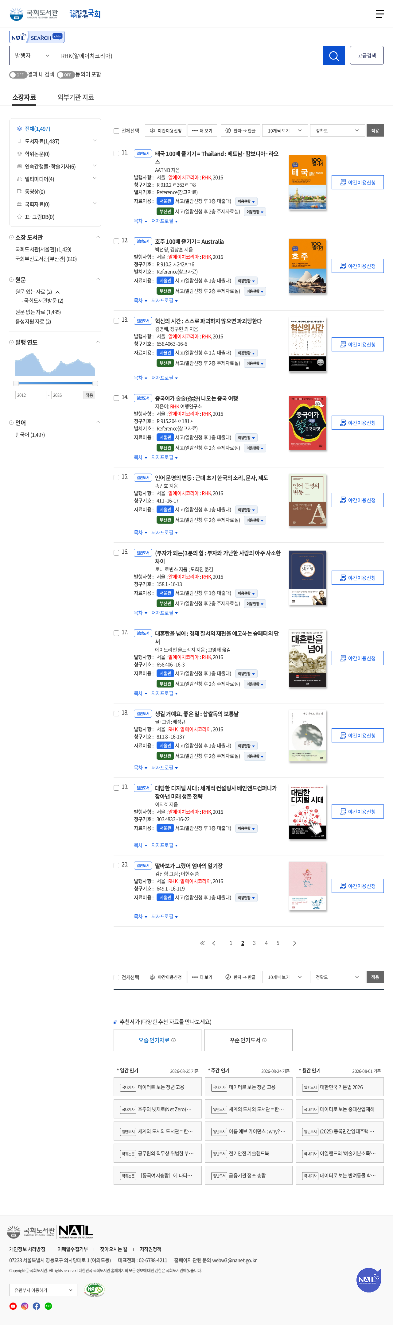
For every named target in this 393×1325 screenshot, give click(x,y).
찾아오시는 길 (113, 1249)
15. (125, 476)
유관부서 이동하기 (30, 1290)
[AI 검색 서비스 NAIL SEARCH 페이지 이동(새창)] (36, 37)
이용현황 (244, 201)
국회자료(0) (37, 204)
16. (125, 551)
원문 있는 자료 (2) (34, 291)
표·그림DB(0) (39, 216)
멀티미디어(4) (39, 179)
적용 (375, 130)
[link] (358, 182)
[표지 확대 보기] (307, 182)
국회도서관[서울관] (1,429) (43, 249)
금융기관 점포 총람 (239, 1175)
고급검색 (367, 55)
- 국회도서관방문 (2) (42, 300)
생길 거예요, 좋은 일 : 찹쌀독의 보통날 (197, 717)
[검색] (334, 55)
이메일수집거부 (72, 1249)
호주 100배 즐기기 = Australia (189, 245)
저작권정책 (150, 1249)
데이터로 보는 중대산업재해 (339, 1109)
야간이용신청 (169, 130)
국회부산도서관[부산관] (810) (46, 258)
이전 (213, 943)
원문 (20, 279)
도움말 (173, 1040)
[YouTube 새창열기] (13, 1304)
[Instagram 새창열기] (25, 1304)
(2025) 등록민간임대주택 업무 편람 (338, 1134)
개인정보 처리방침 (27, 1249)
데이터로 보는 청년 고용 (153, 1087)
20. (125, 864)
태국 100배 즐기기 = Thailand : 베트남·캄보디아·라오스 (216, 161)
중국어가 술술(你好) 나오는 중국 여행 (196, 402)
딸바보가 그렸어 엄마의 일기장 (189, 869)
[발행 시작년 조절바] (16, 383)
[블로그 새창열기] (48, 1304)
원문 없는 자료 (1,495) (38, 312)
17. (125, 632)
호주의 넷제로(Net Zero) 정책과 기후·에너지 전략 (155, 1111)
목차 (140, 220)
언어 (20, 422)
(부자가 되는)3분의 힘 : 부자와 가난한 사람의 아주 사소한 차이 (218, 561)
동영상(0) (35, 191)
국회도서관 (33, 13)
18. (125, 712)
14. (125, 397)
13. (125, 319)
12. (125, 240)
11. (125, 152)
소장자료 (24, 97)
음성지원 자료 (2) (33, 321)
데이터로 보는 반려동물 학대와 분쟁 (338, 1178)
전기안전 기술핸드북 (241, 1153)
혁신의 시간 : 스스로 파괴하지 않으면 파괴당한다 (208, 324)
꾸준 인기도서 (246, 1040)
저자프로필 (162, 220)
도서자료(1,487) (42, 141)
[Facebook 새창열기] (37, 1304)
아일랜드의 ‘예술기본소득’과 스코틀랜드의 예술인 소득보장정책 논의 (338, 1156)
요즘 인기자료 (154, 1040)
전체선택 (130, 130)
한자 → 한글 (244, 130)
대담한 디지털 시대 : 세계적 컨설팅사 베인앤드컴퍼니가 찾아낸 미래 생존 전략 (216, 796)
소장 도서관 (29, 237)
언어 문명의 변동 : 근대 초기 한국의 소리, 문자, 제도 (211, 481)
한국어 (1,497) (30, 434)
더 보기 (206, 130)
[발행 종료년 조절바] (95, 383)
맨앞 (202, 943)
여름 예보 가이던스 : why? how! (247, 1134)
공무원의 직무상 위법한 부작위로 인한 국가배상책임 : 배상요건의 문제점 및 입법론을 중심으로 (156, 1156)
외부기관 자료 (75, 97)
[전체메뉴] (380, 14)
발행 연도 (26, 342)
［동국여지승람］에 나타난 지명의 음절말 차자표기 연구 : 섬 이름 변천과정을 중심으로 (156, 1178)
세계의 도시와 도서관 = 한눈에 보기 (156, 1134)
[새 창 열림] (94, 1290)
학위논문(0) (37, 153)
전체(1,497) (37, 128)
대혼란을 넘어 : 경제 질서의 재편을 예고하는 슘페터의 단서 (217, 641)
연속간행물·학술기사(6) (50, 166)
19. (125, 786)
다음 (295, 943)
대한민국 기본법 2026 (333, 1087)
